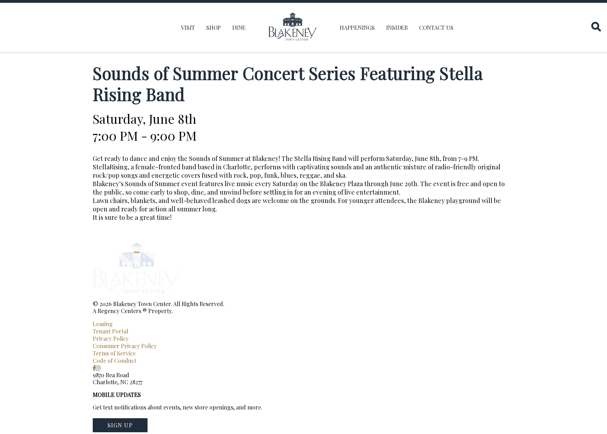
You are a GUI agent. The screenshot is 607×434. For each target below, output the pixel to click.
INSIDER (397, 27)
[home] (292, 27)
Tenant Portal (110, 331)
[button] (120, 425)
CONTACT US (436, 27)
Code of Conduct (114, 360)
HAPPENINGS (357, 27)
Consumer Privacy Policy (125, 346)
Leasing (103, 323)
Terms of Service (114, 353)
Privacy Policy (111, 338)
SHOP (213, 27)
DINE (239, 27)
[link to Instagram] (98, 368)
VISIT (188, 27)
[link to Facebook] (94, 368)
